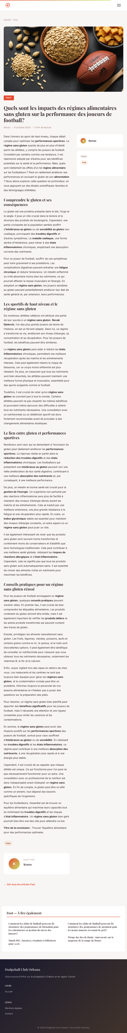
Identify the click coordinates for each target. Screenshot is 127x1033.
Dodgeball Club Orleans (22, 969)
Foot (15, 19)
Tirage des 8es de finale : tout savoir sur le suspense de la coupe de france (91, 939)
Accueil (7, 19)
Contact (9, 1013)
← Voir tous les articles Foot (19, 884)
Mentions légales (13, 1008)
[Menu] (119, 5)
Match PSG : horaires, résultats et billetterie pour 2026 (32, 942)
